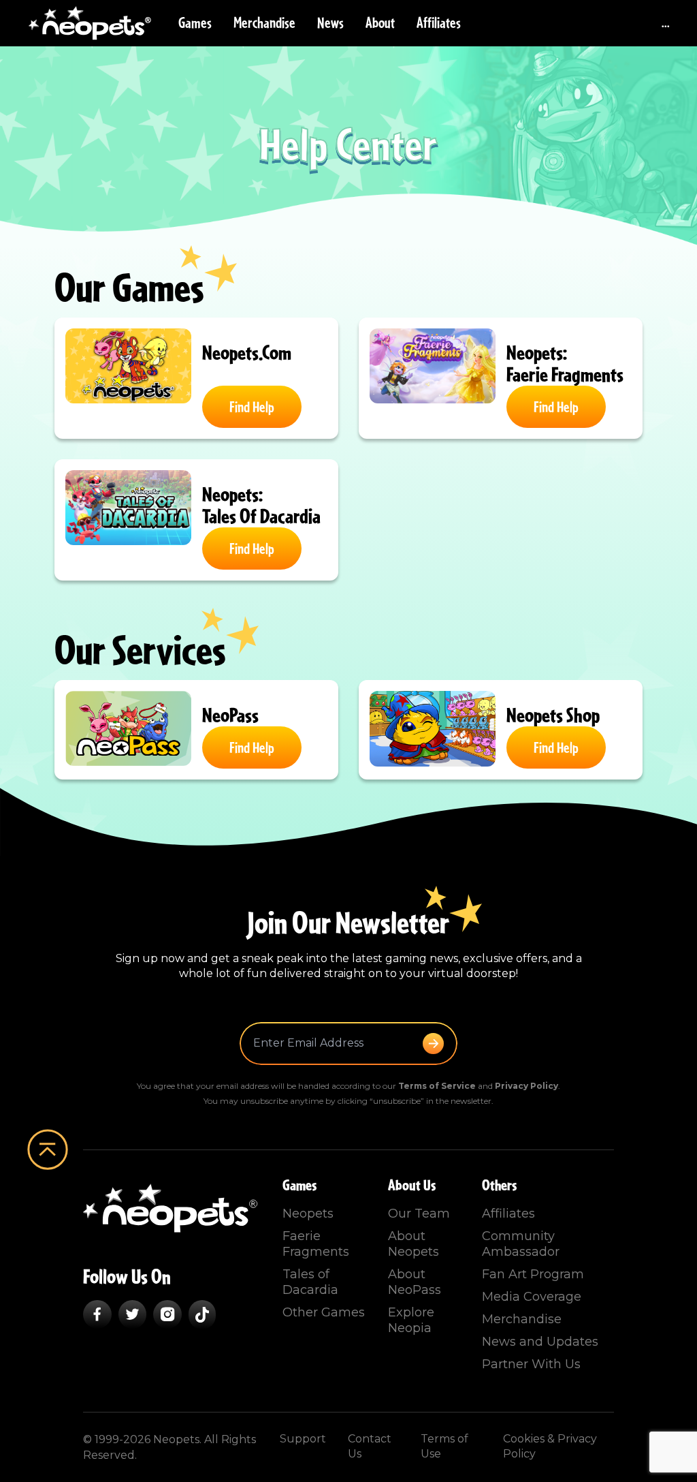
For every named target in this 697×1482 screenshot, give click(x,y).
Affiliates (439, 23)
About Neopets (413, 1244)
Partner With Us (531, 1364)
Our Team (419, 1213)
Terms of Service (437, 1086)
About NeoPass (414, 1282)
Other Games (323, 1312)
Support (303, 1438)
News (330, 23)
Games (195, 23)
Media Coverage (531, 1296)
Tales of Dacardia (310, 1282)
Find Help (251, 407)
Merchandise (264, 23)
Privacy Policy (526, 1086)
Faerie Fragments (315, 1244)
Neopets (308, 1213)
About (380, 23)
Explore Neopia (411, 1320)
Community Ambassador (521, 1244)
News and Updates (540, 1341)
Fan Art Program (533, 1274)
